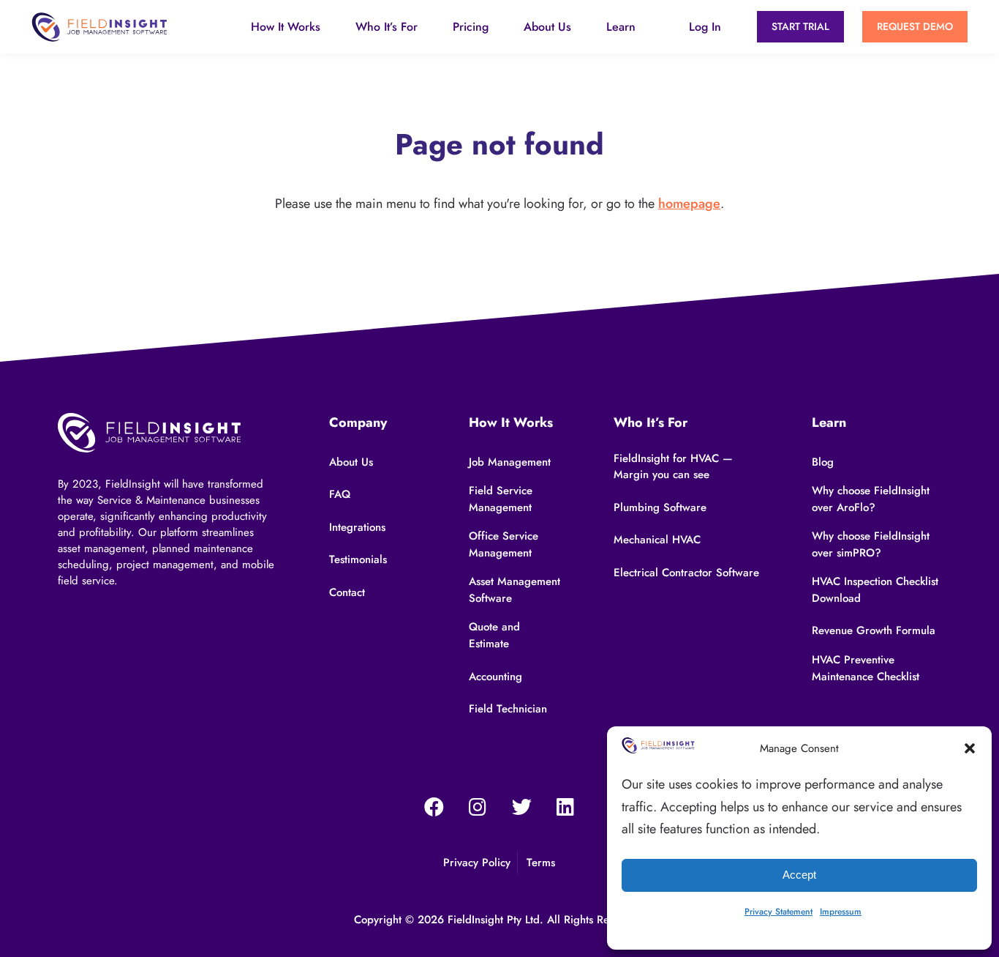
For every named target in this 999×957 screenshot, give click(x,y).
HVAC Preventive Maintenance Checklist (865, 668)
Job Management (510, 462)
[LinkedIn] (565, 807)
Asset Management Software (514, 589)
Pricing (471, 26)
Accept (799, 874)
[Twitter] (521, 807)
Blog (823, 462)
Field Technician (508, 709)
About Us (547, 26)
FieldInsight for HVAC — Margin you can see (673, 466)
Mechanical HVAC (657, 540)
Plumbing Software (660, 507)
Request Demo (915, 26)
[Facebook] (433, 807)
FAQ (339, 494)
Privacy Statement (778, 911)
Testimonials (358, 559)
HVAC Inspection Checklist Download (875, 589)
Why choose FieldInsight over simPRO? (871, 544)
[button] (969, 748)
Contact (347, 592)
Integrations (357, 527)
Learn (621, 26)
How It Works (285, 26)
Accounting (495, 677)
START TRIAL (800, 26)
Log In (705, 26)
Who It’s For (386, 26)
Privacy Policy (476, 862)
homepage (689, 203)
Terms (541, 862)
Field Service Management (500, 499)
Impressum (841, 911)
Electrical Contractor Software (686, 573)
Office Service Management (503, 544)
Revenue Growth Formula (873, 630)
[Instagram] (477, 807)
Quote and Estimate (494, 635)
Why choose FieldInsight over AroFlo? (871, 499)
